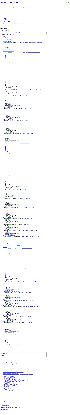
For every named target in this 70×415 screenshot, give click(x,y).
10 (5, 181)
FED (3, 223)
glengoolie (10, 334)
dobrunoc (9, 108)
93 (5, 59)
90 (5, 56)
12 (5, 183)
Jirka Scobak (10, 42)
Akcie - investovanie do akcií (26, 76)
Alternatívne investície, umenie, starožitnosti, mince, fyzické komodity (35, 268)
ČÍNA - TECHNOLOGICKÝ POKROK (10, 132)
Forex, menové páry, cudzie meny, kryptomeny (30, 230)
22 (5, 101)
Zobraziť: (3, 353)
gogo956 (9, 230)
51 (5, 170)
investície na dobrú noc (7, 107)
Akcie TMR (5, 247)
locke (9, 120)
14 (5, 272)
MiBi (9, 189)
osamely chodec (20, 297)
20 (5, 99)
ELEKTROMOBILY (6, 267)
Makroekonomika (23, 189)
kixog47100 (19, 73)
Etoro (4, 197)
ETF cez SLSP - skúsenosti (7, 175)
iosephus (18, 67)
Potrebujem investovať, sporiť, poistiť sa (28, 300)
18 (5, 146)
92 (5, 58)
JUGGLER (10, 52)
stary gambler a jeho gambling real (8, 280)
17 (5, 260)
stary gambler (10, 281)
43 (5, 82)
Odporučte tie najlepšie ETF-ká (8, 119)
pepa (9, 95)
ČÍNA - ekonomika (6, 333)
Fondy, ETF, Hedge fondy (25, 120)
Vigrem (9, 300)
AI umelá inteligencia (6, 142)
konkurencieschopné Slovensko (8, 188)
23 (5, 102)
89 (5, 55)
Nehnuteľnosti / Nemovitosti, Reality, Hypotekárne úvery (33, 42)
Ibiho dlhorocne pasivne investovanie (9, 235)
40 (5, 79)
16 (5, 259)
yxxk (9, 198)
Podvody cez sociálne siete (7, 88)
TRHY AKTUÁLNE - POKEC (8, 51)
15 (5, 273)
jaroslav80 (19, 105)
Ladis (9, 76)
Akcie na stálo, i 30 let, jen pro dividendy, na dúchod (12, 75)
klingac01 (9, 248)
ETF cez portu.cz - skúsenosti (8, 321)
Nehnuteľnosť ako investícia (7, 41)
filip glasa (9, 316)
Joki (8, 143)
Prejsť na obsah (3, 9)
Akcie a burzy (5, 155)
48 (5, 167)
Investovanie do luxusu (7, 315)
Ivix (18, 130)
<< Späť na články (64, 5)
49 (5, 168)
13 (5, 271)
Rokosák (18, 49)
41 (5, 80)
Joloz (9, 89)
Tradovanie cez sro (6, 69)
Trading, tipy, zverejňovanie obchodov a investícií (31, 52)
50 (5, 169)
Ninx (9, 70)
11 (5, 182)
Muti (18, 278)
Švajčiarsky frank (6, 229)
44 (5, 83)
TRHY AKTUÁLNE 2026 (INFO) (9, 305)
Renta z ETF (5, 299)
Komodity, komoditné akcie (25, 95)
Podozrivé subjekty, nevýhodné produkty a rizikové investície (31, 89)
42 (5, 81)
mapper (18, 303)
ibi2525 (9, 236)
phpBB (6, 407)
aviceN (9, 292)
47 (5, 166)
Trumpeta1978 (19, 140)
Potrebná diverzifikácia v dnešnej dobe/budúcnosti (11, 291)
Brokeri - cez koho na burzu (25, 198)
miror (18, 253)
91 (5, 57)
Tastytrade (4, 206)
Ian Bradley (7, 405)
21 (5, 100)
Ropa (3, 94)
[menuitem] (8, 12)
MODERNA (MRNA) (7, 217)
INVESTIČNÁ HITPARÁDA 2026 (9, 346)
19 (5, 98)
